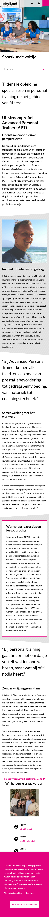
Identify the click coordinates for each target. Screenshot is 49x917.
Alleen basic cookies (13, 893)
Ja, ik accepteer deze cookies (24, 904)
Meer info (29, 893)
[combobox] (24, 69)
